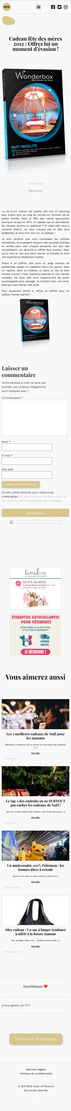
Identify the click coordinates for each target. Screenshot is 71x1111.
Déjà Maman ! (35, 183)
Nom (6, 441)
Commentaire (12, 398)
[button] (38, 7)
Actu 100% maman (11, 887)
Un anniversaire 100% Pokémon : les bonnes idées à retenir (35, 867)
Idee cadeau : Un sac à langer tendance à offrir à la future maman (35, 931)
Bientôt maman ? (11, 951)
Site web (7, 469)
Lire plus (35, 753)
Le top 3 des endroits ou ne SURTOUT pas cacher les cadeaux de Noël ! (35, 802)
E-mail (7, 455)
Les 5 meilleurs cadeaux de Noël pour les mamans (35, 735)
